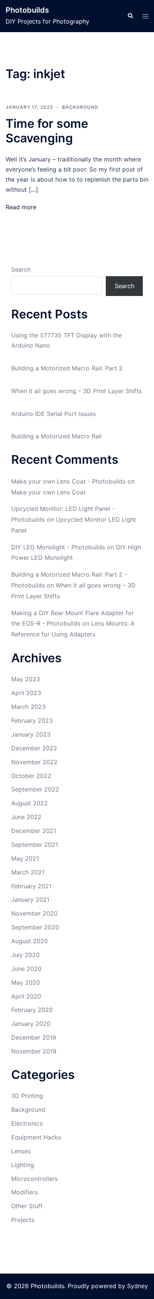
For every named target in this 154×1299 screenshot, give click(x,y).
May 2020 (25, 982)
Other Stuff (27, 1206)
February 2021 (31, 886)
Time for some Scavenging (47, 130)
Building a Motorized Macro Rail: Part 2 (67, 368)
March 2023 (28, 706)
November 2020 (34, 913)
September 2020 (35, 927)
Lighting (22, 1165)
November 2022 (34, 762)
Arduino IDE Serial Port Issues (53, 413)
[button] (130, 16)
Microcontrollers (34, 1178)
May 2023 (25, 679)
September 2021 (34, 844)
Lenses (21, 1151)
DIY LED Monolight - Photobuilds (58, 547)
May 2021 (25, 858)
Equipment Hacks (36, 1137)
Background (80, 107)
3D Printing (27, 1095)
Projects (22, 1220)
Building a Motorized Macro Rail (56, 436)
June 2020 (26, 968)
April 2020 (26, 996)
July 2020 (25, 955)
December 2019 (33, 1037)
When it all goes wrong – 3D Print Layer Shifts (76, 391)
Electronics (27, 1123)
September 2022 (35, 789)
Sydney (137, 1286)
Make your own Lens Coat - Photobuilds (68, 481)
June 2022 (26, 817)
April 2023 (26, 693)
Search (21, 269)
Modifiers (24, 1192)
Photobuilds (27, 10)
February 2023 (32, 720)
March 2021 (27, 872)
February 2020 (32, 1009)
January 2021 (30, 899)
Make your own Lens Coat (48, 492)
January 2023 (30, 734)
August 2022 (29, 803)
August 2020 (29, 941)
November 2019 (33, 1051)
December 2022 (34, 748)
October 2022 (31, 776)
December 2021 (33, 830)
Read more (21, 207)
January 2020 (30, 1023)
